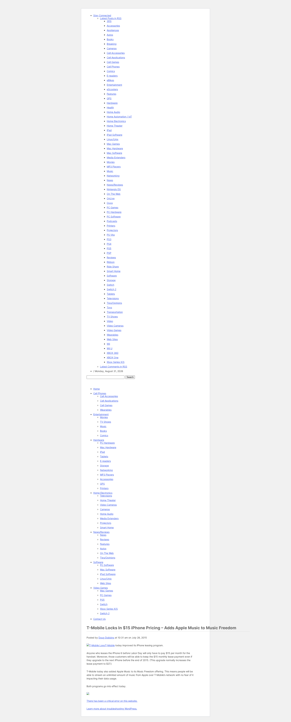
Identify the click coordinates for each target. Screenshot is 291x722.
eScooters (112, 89)
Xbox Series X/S (115, 362)
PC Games (112, 207)
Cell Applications (116, 57)
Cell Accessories (116, 53)
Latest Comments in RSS (113, 366)
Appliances (113, 30)
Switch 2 (111, 289)
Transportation (115, 312)
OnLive (111, 198)
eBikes (110, 80)
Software (112, 275)
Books (110, 39)
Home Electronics (116, 121)
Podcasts (112, 221)
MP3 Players (114, 166)
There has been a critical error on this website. (112, 700)
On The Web (113, 193)
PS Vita (111, 234)
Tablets (111, 293)
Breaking (112, 43)
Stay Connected (102, 15)
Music (110, 171)
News (110, 180)
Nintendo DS (114, 189)
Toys (109, 307)
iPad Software (114, 134)
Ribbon (111, 262)
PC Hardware (114, 212)
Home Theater (114, 125)
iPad (109, 130)
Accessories (113, 25)
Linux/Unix (112, 139)
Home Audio (113, 112)
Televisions (113, 298)
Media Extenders (116, 157)
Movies (111, 162)
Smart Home (113, 271)
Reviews (111, 257)
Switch (110, 284)
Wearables (112, 334)
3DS (109, 21)
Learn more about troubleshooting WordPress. (112, 708)
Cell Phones (113, 66)
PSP (109, 252)
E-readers (112, 75)
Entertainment (114, 84)
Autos (110, 34)
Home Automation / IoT (119, 116)
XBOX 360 (112, 352)
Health (110, 107)
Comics (111, 71)
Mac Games (113, 143)
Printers (111, 225)
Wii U (109, 348)
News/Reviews (115, 184)
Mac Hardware (115, 148)
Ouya (110, 203)
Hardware (112, 103)
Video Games (114, 330)
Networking (113, 175)
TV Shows (112, 316)
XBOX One (112, 357)
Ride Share (113, 266)
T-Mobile (110, 645)
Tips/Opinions (114, 302)
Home (96, 388)
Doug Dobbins (106, 637)
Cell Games (113, 62)
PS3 (109, 239)
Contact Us (99, 618)
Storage (111, 280)
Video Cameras (115, 325)
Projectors (112, 230)
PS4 (109, 243)
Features (111, 93)
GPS (109, 98)
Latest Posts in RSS (110, 18)
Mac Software (114, 153)
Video (110, 321)
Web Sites (112, 339)
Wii (108, 343)
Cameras (112, 48)
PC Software (114, 216)
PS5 (109, 248)
